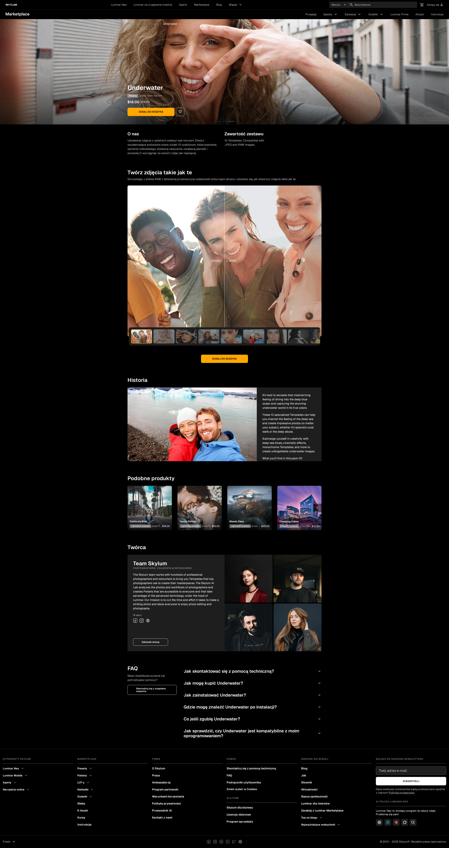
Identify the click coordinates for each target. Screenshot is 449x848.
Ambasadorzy (161, 782)
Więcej (236, 4)
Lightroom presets (140, 526)
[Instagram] (141, 620)
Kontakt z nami (162, 817)
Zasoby (330, 14)
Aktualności (309, 789)
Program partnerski (165, 789)
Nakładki (85, 789)
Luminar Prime (399, 14)
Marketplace (201, 4)
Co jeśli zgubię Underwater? (252, 719)
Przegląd (311, 14)
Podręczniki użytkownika (244, 782)
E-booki (82, 810)
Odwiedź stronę (150, 642)
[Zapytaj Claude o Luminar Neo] (396, 822)
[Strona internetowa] (148, 620)
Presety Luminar (289, 526)
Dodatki (376, 14)
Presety (154, 23)
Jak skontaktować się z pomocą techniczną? (252, 671)
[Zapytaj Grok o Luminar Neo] (404, 822)
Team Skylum (154, 95)
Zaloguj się (435, 5)
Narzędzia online (16, 789)
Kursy (81, 817)
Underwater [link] (170, 23)
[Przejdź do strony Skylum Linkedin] (221, 841)
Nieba (81, 803)
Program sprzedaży (240, 821)
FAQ (229, 775)
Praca (156, 775)
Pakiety (85, 775)
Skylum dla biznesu (240, 807)
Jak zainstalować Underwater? (252, 695)
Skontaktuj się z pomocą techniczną (251, 768)
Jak (303, 775)
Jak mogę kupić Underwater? (252, 683)
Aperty (183, 4)
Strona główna (136, 23)
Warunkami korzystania (168, 796)
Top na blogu (312, 818)
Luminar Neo (119, 4)
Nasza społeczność (314, 796)
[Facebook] (135, 620)
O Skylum (158, 768)
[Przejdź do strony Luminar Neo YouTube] (227, 841)
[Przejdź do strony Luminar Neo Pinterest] (240, 841)
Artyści (420, 14)
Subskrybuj (411, 781)
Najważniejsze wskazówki (321, 825)
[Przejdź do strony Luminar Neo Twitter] (234, 841)
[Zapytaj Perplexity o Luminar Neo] (387, 822)
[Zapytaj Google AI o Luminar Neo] (413, 822)
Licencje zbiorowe (239, 814)
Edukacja (353, 14)
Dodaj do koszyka (151, 111)
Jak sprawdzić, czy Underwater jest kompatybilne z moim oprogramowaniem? (252, 733)
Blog (219, 4)
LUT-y (83, 782)
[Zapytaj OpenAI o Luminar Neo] (379, 822)
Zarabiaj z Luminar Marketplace (322, 810)
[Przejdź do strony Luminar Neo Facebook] (208, 841)
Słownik (306, 782)
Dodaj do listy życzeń (147, 503)
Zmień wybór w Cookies (242, 789)
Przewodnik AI (162, 810)
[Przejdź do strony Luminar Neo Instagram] (215, 841)
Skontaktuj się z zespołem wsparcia (151, 690)
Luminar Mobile (15, 775)
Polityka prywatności (166, 803)
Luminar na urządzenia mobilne (153, 4)
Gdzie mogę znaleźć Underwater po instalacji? (252, 707)
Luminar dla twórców (315, 803)
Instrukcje (437, 14)
